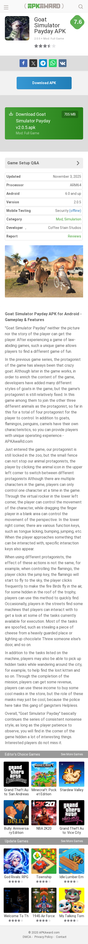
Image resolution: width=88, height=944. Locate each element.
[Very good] (49, 46)
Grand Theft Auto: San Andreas (16, 792)
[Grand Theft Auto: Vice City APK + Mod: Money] (71, 812)
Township (44, 877)
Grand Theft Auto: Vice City (72, 830)
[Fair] (41, 46)
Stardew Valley (71, 790)
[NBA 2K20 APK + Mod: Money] (43, 812)
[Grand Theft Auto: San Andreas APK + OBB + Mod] (16, 774)
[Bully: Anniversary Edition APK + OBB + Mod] (16, 812)
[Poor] (36, 46)
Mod (59, 219)
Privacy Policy (43, 937)
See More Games (72, 754)
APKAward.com (44, 6)
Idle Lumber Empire (72, 877)
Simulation (72, 219)
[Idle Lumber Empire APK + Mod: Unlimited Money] (71, 861)
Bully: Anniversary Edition (16, 830)
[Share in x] (33, 63)
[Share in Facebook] (23, 63)
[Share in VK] (62, 63)
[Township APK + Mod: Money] (43, 861)
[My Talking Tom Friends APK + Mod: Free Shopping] (71, 900)
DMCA (27, 937)
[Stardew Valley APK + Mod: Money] (71, 774)
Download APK (44, 83)
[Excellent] (54, 46)
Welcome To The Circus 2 (16, 916)
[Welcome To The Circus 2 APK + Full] (16, 900)
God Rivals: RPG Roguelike (16, 877)
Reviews (74, 236)
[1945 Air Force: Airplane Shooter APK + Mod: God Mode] (43, 900)
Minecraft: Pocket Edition (44, 792)
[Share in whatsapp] (53, 63)
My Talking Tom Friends (71, 916)
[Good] (45, 46)
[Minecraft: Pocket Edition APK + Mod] (43, 774)
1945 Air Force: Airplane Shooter (44, 916)
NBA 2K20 (44, 828)
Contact (61, 937)
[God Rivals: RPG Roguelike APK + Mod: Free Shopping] (16, 861)
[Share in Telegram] (43, 63)
